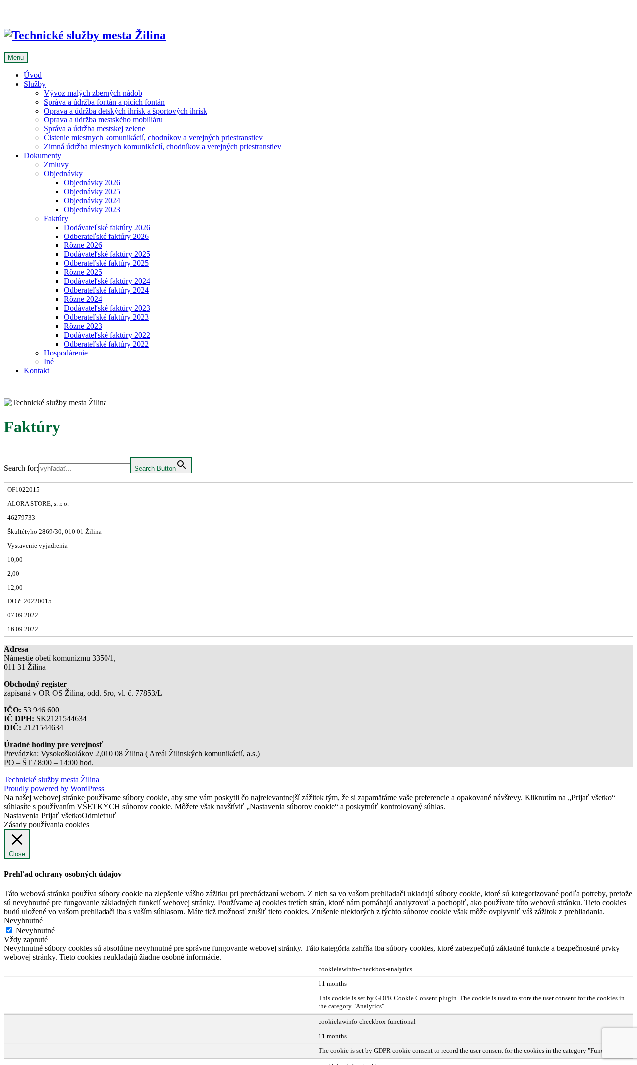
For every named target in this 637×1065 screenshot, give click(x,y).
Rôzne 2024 (83, 299)
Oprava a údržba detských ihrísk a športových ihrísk (125, 111)
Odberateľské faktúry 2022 (106, 344)
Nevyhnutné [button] (23, 920)
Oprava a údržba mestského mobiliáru (103, 120)
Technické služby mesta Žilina (51, 779)
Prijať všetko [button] (61, 815)
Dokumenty (42, 155)
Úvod (33, 75)
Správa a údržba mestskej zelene (94, 128)
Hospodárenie (66, 353)
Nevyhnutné (35, 930)
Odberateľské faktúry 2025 (106, 263)
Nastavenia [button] (21, 815)
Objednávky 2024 (92, 200)
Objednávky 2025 (92, 191)
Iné (49, 361)
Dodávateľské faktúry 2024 (107, 281)
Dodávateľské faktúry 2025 (107, 254)
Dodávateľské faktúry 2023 (107, 308)
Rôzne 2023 (83, 326)
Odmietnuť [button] (99, 815)
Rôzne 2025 (83, 272)
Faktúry (56, 218)
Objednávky (63, 173)
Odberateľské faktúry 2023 (106, 317)
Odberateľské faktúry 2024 (106, 290)
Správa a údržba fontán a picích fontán (104, 102)
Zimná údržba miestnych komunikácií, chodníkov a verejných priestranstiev (162, 146)
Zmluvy (56, 164)
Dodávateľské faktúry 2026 (107, 227)
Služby (35, 84)
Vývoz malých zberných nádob (93, 93)
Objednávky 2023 (92, 209)
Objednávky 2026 (92, 182)
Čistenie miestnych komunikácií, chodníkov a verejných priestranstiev (153, 137)
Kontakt (36, 370)
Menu (16, 57)
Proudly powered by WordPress (54, 788)
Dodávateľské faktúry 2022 (107, 335)
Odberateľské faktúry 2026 (106, 236)
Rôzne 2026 (83, 245)
